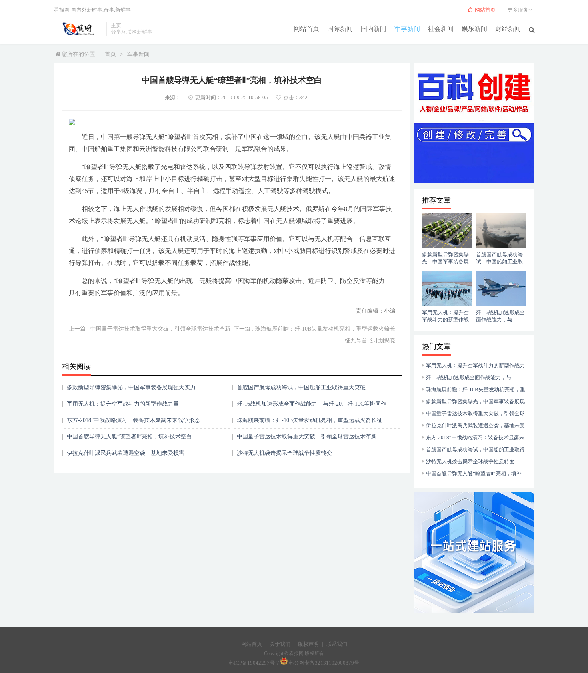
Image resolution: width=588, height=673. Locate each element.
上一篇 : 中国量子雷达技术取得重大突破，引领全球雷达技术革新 (149, 329)
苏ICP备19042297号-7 (254, 663)
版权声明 (308, 644)
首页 (110, 54)
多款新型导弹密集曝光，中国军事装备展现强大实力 (131, 387)
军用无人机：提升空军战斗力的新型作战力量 (123, 404)
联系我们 (336, 644)
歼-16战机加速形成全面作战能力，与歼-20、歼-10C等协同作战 (311, 406)
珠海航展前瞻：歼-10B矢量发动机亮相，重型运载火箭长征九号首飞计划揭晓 (309, 423)
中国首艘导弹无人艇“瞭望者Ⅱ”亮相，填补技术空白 (129, 437)
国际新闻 (340, 28)
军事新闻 (407, 28)
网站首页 (306, 28)
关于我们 (280, 644)
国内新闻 (373, 28)
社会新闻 (441, 28)
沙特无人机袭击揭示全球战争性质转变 (284, 453)
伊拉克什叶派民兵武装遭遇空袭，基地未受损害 (125, 453)
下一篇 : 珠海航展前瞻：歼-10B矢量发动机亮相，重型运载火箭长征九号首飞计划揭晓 (314, 335)
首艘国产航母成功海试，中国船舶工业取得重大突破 (301, 387)
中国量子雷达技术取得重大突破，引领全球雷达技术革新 (307, 437)
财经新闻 (508, 28)
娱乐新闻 (474, 28)
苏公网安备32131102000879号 (324, 663)
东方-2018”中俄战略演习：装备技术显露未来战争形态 (133, 420)
